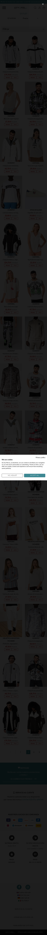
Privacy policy (40, 457)
